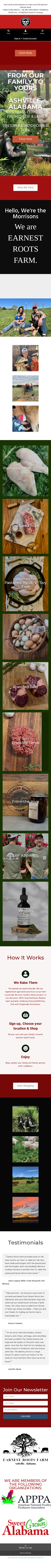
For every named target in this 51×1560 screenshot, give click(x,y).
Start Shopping (25, 1086)
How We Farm (25, 188)
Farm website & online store (17, 1557)
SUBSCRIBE (25, 1416)
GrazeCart (39, 1557)
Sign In (25, 33)
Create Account (30, 38)
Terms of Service (25, 1553)
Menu (42, 33)
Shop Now (25, 139)
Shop (8, 33)
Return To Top (25, 1548)
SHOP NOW (25, 53)
